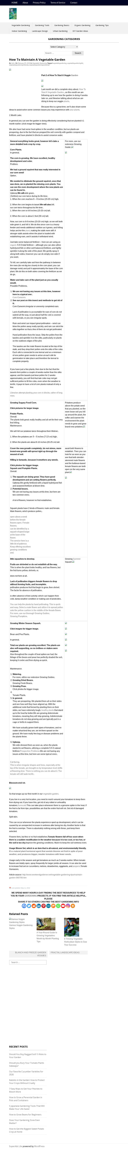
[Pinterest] (43, 906)
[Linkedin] (38, 906)
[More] (73, 906)
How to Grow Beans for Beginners (25, 1114)
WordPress (39, 1146)
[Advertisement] (24, 90)
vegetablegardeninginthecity (18, 65)
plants (66, 101)
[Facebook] (24, 906)
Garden (74, 75)
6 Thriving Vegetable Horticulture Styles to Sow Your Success (75, 942)
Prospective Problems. (30, 751)
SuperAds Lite (15, 1146)
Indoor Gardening (19, 31)
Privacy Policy (39, 3)
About (25, 3)
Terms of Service (57, 3)
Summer (76, 559)
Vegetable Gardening (21, 25)
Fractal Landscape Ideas (65, 952)
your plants (75, 110)
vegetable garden (50, 794)
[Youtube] (63, 906)
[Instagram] (68, 906)
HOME (15, 3)
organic (13, 245)
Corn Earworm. (19, 297)
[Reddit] (34, 906)
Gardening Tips (102, 25)
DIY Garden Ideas (80, 31)
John (13, 63)
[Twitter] (29, 906)
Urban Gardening (60, 31)
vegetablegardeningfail (75, 63)
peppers (76, 866)
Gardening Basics (61, 25)
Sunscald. (22, 805)
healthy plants (48, 710)
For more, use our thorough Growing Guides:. (30, 613)
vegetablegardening (59, 63)
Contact (73, 3)
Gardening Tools (42, 25)
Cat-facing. (15, 762)
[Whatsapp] (58, 906)
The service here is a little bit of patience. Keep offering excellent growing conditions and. (20, 547)
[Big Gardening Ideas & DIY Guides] (13, 17)
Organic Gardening (82, 25)
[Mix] (53, 906)
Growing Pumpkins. (19, 616)
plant (27, 230)
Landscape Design (40, 31)
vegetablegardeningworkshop (39, 65)
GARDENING (30, 896)
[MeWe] (48, 906)
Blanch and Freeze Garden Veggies (30, 954)
